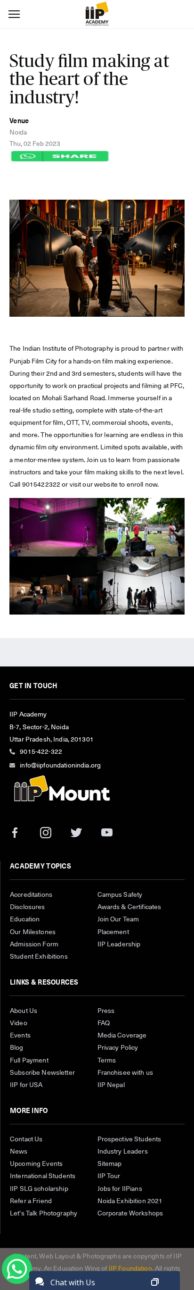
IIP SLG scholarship (39, 1189)
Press (106, 1011)
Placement (113, 932)
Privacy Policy (117, 1048)
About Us (23, 1011)
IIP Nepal (111, 1085)
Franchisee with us (125, 1073)
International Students (42, 1176)
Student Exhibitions (39, 956)
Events (20, 1035)
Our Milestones (33, 932)
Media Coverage (122, 1035)
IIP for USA (26, 1085)
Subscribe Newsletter (42, 1073)
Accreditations (31, 895)
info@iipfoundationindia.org (60, 765)
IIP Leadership (119, 944)
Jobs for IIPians (119, 1189)
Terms (106, 1060)
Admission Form (34, 944)
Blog (17, 1048)
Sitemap (109, 1164)
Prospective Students (129, 1139)
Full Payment (29, 1060)
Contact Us (26, 1139)
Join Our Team (118, 919)
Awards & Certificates (129, 907)
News (19, 1151)
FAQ (103, 1023)
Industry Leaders (122, 1151)
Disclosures (27, 907)
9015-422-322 (41, 752)
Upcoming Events (36, 1164)
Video (18, 1023)
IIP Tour (109, 1176)
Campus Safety (120, 895)
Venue (19, 121)
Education (25, 919)
